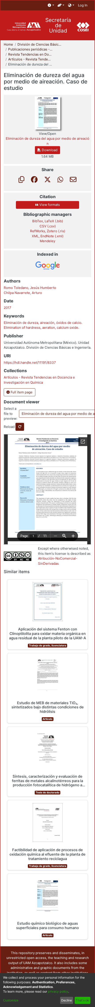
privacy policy (58, 991)
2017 (7, 307)
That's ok (82, 1000)
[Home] (24, 27)
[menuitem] (51, 5)
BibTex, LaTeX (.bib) (47, 221)
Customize (10, 1000)
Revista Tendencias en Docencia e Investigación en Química (30, 54)
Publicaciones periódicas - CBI (30, 49)
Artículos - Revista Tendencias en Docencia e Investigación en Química (30, 59)
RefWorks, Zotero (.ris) (47, 231)
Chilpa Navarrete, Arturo (23, 293)
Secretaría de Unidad (58, 25)
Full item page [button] (21, 392)
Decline (66, 1000)
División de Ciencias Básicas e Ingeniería (39, 44)
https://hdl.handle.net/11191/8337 (30, 362)
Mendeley (47, 241)
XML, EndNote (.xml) (47, 236)
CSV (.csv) (48, 226)
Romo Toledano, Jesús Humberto (30, 288)
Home (8, 44)
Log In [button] (83, 5)
